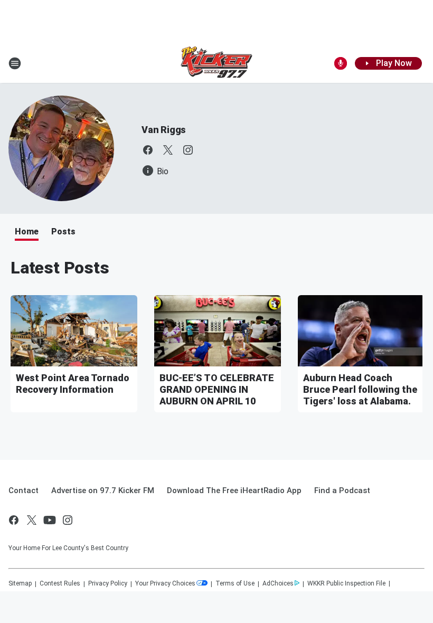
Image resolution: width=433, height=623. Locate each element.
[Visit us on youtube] (49, 520)
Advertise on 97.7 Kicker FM (102, 490)
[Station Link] (216, 63)
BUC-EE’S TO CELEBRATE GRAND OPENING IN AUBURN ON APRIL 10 (216, 389)
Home (27, 231)
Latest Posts (60, 268)
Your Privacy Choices (165, 583)
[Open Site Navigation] (14, 63)
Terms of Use (235, 583)
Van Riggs (164, 129)
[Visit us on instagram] (188, 150)
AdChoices (278, 583)
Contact (23, 490)
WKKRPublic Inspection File (346, 583)
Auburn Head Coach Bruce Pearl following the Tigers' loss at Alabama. (360, 389)
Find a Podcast (342, 490)
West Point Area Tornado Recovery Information (72, 383)
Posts (63, 231)
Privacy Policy (107, 583)
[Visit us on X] (168, 150)
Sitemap (20, 583)
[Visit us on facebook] (148, 150)
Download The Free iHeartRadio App (234, 490)
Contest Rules (60, 583)
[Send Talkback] (340, 63)
